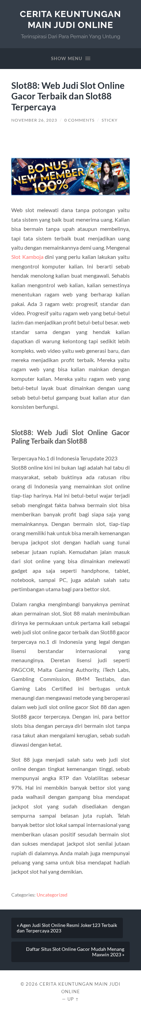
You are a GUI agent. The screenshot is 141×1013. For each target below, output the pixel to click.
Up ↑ (73, 999)
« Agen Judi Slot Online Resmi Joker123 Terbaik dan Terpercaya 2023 (67, 927)
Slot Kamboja (27, 256)
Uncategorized (52, 895)
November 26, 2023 (34, 120)
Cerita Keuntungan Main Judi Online (70, 19)
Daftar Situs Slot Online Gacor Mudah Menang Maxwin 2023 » (75, 951)
